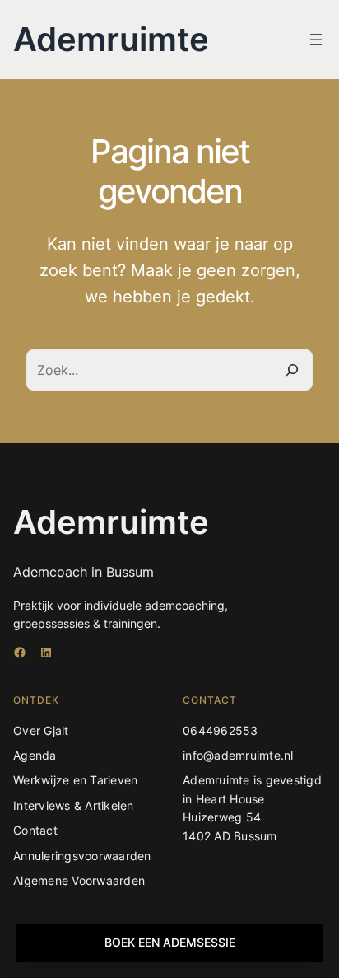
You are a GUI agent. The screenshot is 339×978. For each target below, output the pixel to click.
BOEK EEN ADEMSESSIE (169, 942)
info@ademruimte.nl (238, 755)
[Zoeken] (292, 369)
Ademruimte (111, 39)
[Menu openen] (316, 39)
